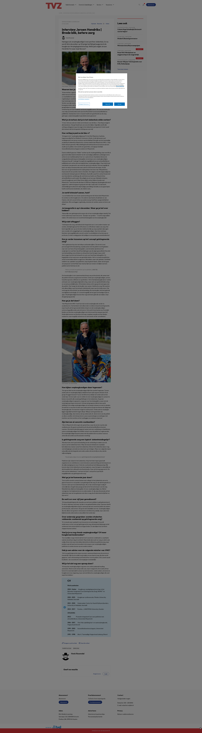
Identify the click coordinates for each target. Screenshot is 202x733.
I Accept (119, 104)
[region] (101, 90)
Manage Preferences (84, 104)
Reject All (107, 104)
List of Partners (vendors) (83, 99)
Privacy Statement (120, 86)
